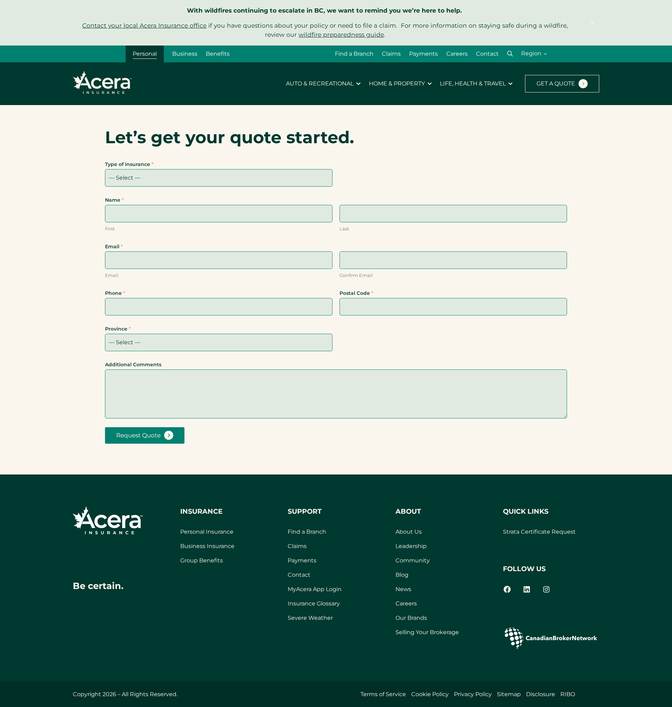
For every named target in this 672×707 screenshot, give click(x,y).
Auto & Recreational (320, 84)
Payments (423, 53)
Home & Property (397, 84)
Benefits (218, 53)
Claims (391, 53)
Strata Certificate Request (539, 531)
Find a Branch (354, 53)
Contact (487, 53)
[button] (510, 54)
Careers (457, 53)
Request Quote (138, 435)
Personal (145, 53)
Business (184, 53)
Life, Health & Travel (473, 84)
